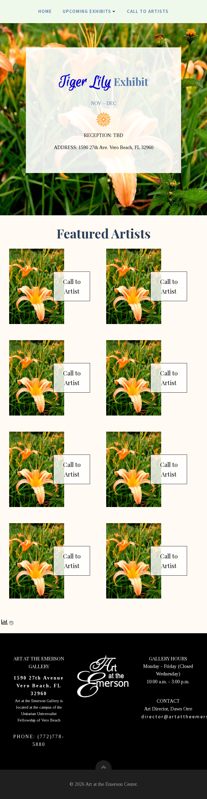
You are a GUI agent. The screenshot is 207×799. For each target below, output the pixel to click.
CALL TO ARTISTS (148, 11)
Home (45, 11)
